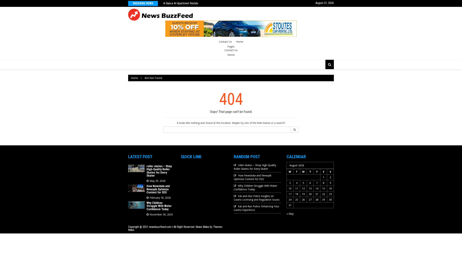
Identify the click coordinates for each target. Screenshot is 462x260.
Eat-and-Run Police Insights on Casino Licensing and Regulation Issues (257, 197)
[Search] (295, 130)
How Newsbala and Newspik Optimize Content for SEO (158, 189)
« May (290, 213)
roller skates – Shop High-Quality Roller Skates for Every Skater (159, 170)
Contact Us (225, 41)
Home (239, 41)
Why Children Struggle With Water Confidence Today (159, 206)
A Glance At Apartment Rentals (180, 3)
